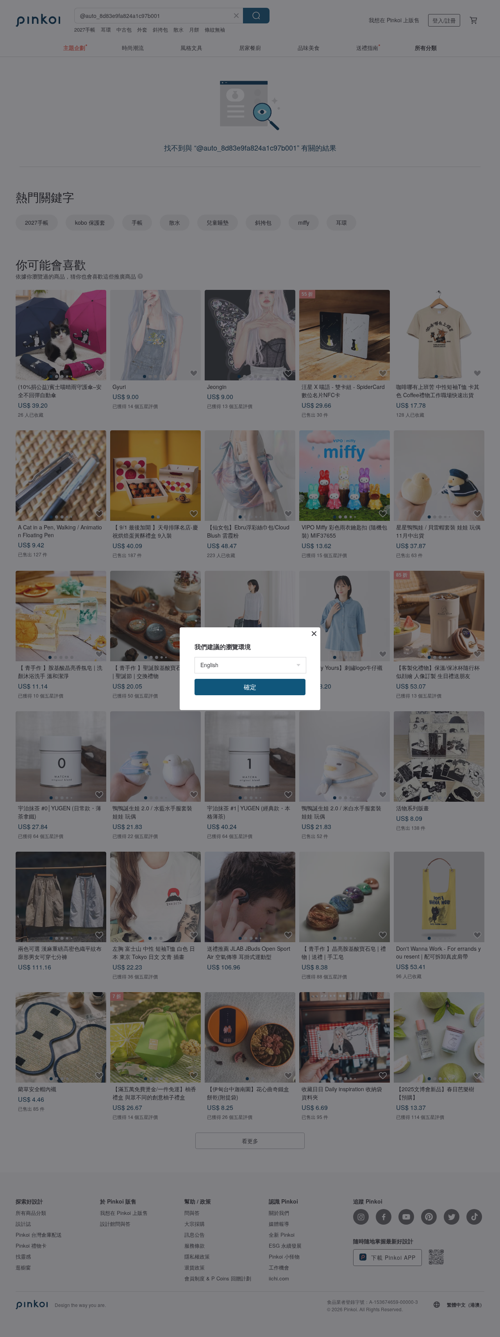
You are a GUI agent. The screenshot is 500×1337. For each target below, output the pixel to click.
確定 (250, 686)
